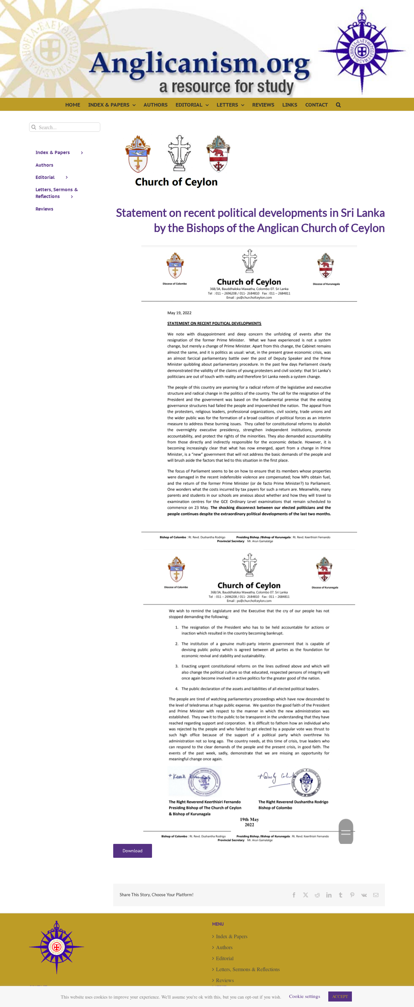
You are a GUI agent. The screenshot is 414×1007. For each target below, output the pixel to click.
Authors (224, 947)
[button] (338, 104)
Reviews (225, 980)
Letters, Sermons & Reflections (248, 969)
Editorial (225, 958)
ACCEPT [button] (340, 996)
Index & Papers (231, 936)
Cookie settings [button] (304, 996)
